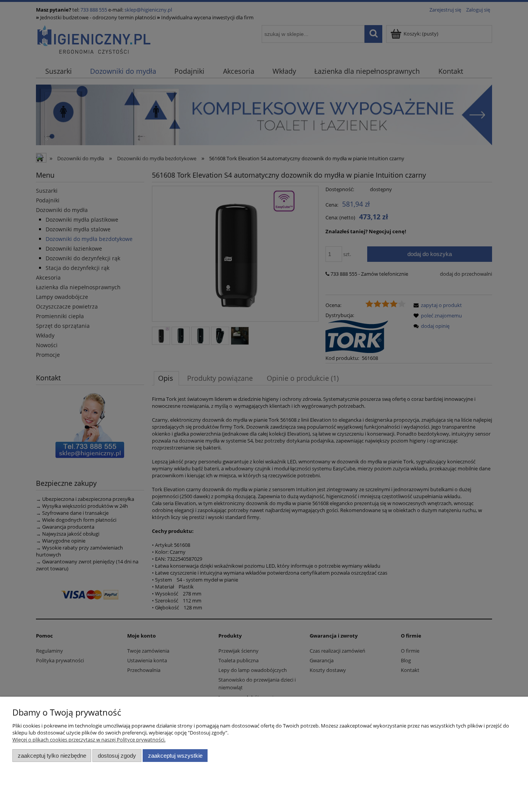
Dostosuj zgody (117, 755)
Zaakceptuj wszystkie (175, 755)
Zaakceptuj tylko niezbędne (52, 755)
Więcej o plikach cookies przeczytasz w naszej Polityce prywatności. (88, 739)
